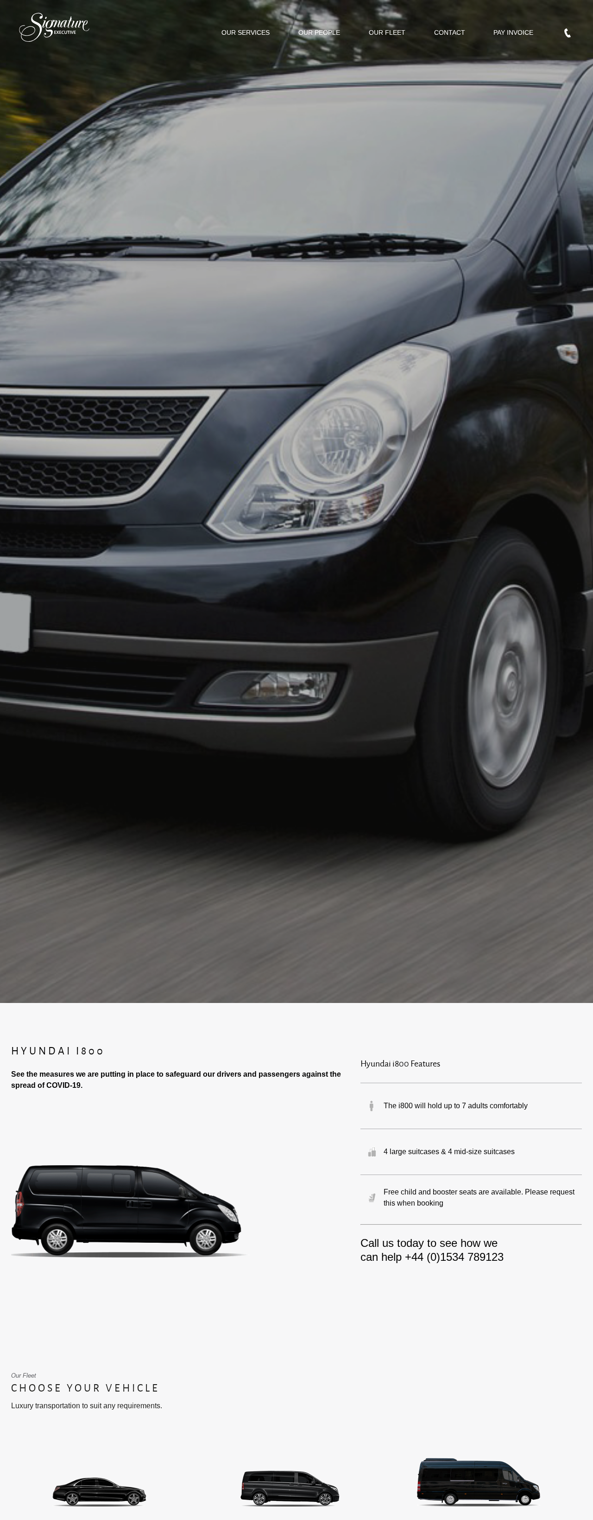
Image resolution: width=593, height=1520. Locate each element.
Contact (449, 32)
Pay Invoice (513, 32)
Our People (319, 32)
